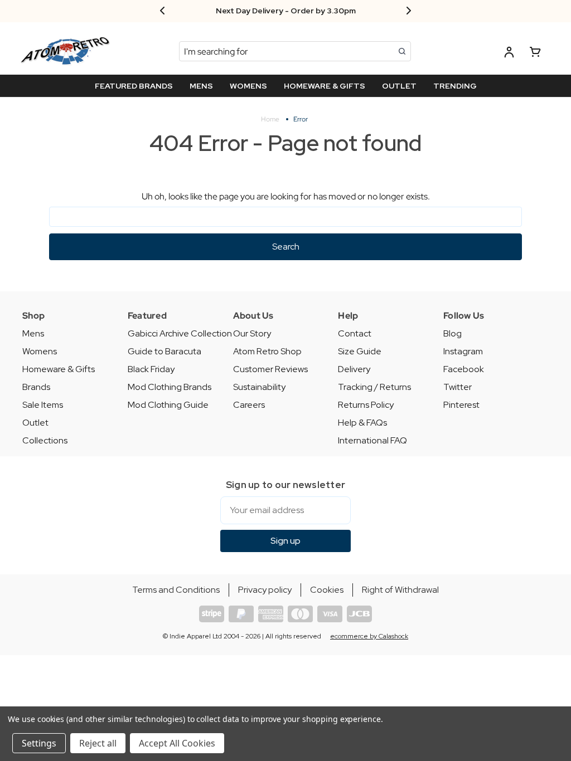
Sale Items (42, 405)
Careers (249, 405)
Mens (33, 333)
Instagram (463, 351)
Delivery (354, 369)
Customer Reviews (270, 369)
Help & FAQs (362, 422)
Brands (36, 387)
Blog (452, 333)
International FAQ (372, 440)
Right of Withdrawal (400, 590)
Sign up (285, 541)
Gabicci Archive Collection (180, 333)
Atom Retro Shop (267, 351)
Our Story (252, 333)
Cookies (326, 590)
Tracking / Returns (374, 387)
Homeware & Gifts (58, 369)
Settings (39, 743)
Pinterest (461, 405)
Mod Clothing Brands (169, 387)
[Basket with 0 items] (535, 53)
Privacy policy (265, 590)
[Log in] (509, 53)
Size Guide (359, 351)
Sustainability (259, 387)
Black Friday (151, 369)
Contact (354, 333)
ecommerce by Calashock (369, 636)
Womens (39, 351)
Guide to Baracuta (164, 351)
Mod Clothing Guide (168, 405)
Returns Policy (366, 405)
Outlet (35, 422)
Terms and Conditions (176, 590)
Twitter (457, 387)
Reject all (98, 743)
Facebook (463, 369)
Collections (44, 440)
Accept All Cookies (177, 743)
